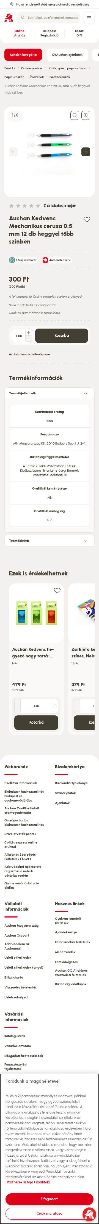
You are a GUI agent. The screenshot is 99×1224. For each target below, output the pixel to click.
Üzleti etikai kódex (17, 957)
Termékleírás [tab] (19, 541)
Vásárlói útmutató (17, 1046)
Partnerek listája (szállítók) (28, 1182)
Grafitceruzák (60, 77)
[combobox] (48, 17)
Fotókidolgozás (66, 962)
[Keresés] (23, 17)
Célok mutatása (49, 1213)
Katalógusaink (14, 1036)
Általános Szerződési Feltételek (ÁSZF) (20, 857)
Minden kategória (23, 55)
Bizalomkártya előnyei (71, 783)
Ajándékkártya (66, 932)
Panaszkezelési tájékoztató (15, 1066)
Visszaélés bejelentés (20, 987)
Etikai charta (13, 977)
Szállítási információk (20, 783)
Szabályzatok (65, 793)
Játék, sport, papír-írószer (67, 68)
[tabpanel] (49, 464)
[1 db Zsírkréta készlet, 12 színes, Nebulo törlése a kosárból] (77, 706)
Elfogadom (50, 1199)
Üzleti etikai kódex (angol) (23, 967)
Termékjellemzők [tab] (22, 393)
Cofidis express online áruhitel (20, 844)
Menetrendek (65, 952)
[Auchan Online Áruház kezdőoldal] (8, 17)
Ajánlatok (62, 803)
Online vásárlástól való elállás (21, 885)
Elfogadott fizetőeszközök (23, 1056)
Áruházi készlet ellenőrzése (29, 354)
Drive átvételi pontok (20, 834)
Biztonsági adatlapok (70, 984)
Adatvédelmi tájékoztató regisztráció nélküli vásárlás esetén (23, 871)
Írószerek (37, 77)
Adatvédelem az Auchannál (16, 946)
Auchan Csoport (16, 935)
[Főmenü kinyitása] (89, 17)
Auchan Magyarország (21, 925)
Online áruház (31, 68)
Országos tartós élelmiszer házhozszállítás (24, 822)
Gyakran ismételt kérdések (68, 921)
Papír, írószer (14, 77)
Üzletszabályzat (16, 997)
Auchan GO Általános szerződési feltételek (71, 973)
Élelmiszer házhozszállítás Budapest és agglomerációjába (24, 796)
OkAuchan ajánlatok (67, 55)
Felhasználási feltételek (72, 942)
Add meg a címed (54, 4)
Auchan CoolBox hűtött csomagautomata (21, 810)
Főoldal (9, 68)
